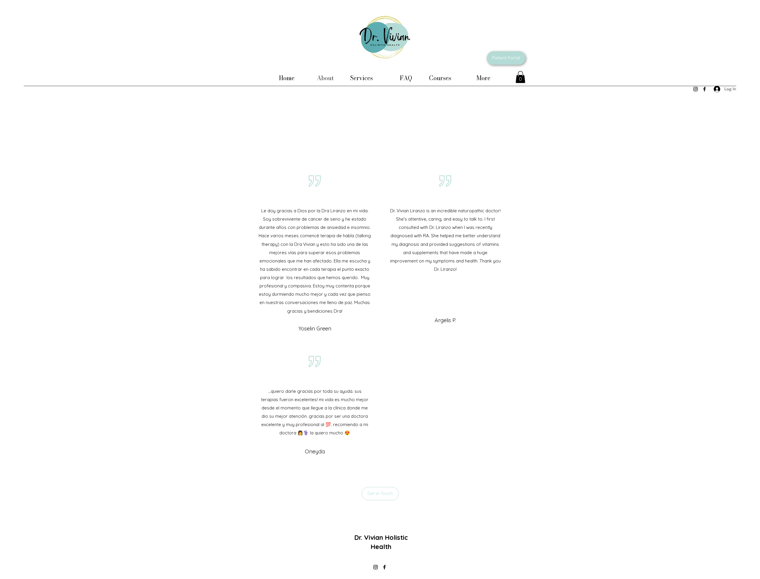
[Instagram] (696, 89)
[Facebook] (704, 89)
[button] (520, 77)
